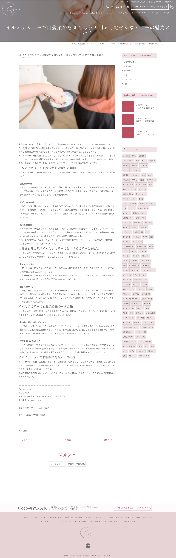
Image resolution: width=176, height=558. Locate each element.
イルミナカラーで (128, 289)
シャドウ (136, 256)
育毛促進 (126, 180)
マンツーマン (127, 223)
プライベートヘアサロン (147, 204)
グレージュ (142, 189)
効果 (124, 356)
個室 (152, 346)
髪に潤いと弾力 (147, 299)
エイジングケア (145, 261)
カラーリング (127, 275)
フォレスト (126, 256)
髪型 (141, 232)
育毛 (143, 175)
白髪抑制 (134, 165)
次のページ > (109, 440)
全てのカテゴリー (131, 61)
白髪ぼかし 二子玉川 (129, 342)
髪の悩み (150, 289)
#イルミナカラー (57, 463)
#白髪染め (80, 463)
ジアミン (126, 170)
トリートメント (130, 79)
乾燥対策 (145, 284)
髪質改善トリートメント (131, 175)
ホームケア (126, 213)
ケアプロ (132, 208)
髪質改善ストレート (139, 213)
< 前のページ (25, 440)
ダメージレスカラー (148, 270)
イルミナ (126, 227)
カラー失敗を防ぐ (128, 246)
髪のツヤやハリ (134, 265)
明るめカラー (127, 323)
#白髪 (70, 463)
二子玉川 (126, 156)
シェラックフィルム (141, 280)
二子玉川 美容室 (148, 323)
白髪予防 (126, 165)
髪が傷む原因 (146, 294)
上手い (132, 351)
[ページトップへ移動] (155, 508)
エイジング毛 (137, 242)
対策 (151, 237)
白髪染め (152, 161)
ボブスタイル (127, 232)
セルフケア (141, 289)
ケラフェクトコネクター (131, 299)
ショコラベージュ (128, 318)
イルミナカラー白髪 (129, 189)
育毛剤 (150, 175)
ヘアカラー (126, 242)
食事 (147, 308)
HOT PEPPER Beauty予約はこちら (149, 7)
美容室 (133, 156)
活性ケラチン (140, 218)
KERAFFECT (135, 270)
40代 (136, 232)
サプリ (145, 237)
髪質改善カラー (128, 218)
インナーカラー (128, 184)
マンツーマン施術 (128, 308)
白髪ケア (126, 251)
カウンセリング (144, 356)
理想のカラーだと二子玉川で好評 (34, 407)
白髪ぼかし (139, 313)
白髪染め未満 (150, 313)
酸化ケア (136, 284)
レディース (143, 227)
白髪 (25, 431)
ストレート (132, 356)
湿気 (131, 313)
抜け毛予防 (126, 237)
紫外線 (125, 313)
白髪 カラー (150, 318)
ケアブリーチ (151, 180)
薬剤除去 (126, 303)
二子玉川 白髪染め (145, 342)
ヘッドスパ (136, 237)
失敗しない (126, 294)
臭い (146, 346)
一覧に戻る (67, 440)
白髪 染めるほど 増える (130, 327)
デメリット (138, 223)
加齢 (124, 265)
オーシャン (142, 251)
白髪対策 (134, 261)
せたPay (134, 180)
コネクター (126, 284)
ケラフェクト (127, 280)
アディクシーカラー (129, 199)
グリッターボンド (140, 275)
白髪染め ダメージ (147, 327)
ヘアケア (140, 308)
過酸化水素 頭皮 (128, 337)
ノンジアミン (135, 170)
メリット (126, 270)
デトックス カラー (129, 346)
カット (125, 351)
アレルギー (144, 165)
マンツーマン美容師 (129, 204)
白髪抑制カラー (128, 332)
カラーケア (148, 223)
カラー (21, 431)
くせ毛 (140, 346)
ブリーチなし (146, 265)
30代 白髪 (140, 318)
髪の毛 (151, 246)
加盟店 (142, 180)
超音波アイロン (143, 208)
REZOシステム (136, 303)
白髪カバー (145, 256)
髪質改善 (127, 66)
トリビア (126, 261)
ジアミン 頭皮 (140, 337)
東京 (137, 161)
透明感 (141, 199)
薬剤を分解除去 (128, 194)
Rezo (124, 208)
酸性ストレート (141, 194)
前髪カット (151, 351)
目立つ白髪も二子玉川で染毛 (32, 415)
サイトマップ (129, 521)
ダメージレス (141, 246)
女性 (147, 232)
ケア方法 (136, 294)
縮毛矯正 (127, 70)
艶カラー (137, 323)
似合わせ (134, 227)
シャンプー (141, 351)
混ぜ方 (133, 251)
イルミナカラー (141, 184)
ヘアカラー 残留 (141, 332)
